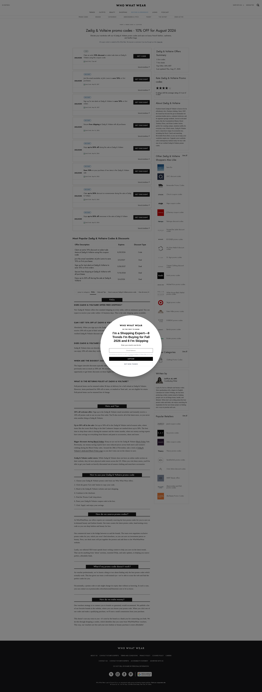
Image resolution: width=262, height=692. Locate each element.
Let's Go (131, 359)
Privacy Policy (144, 354)
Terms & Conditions (134, 354)
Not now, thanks (131, 364)
